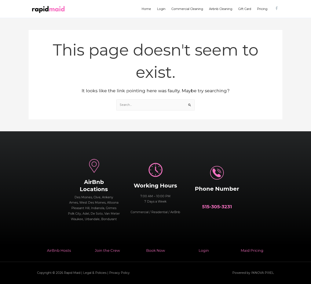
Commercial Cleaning (187, 9)
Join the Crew (107, 250)
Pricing (262, 9)
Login (161, 9)
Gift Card (244, 9)
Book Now (155, 250)
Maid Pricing (252, 250)
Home (146, 9)
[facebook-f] (277, 8)
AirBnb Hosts (59, 250)
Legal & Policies (94, 273)
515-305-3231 (217, 207)
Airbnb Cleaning (220, 9)
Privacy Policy (119, 273)
